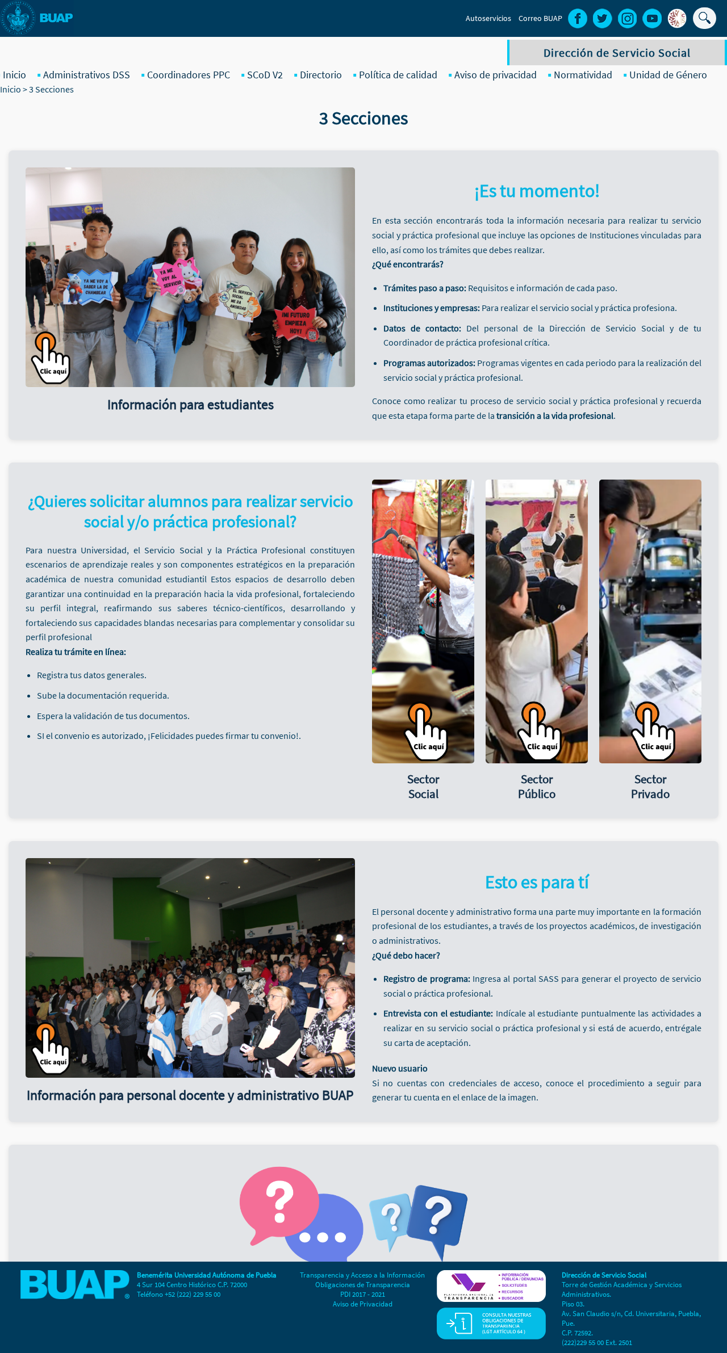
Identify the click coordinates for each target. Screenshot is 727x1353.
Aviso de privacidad (495, 74)
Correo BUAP (540, 18)
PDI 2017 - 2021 (362, 1294)
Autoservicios (488, 18)
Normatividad (583, 74)
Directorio (321, 74)
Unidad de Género (668, 74)
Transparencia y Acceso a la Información (362, 1275)
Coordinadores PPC (188, 74)
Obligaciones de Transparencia (362, 1284)
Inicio (14, 74)
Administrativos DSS (86, 74)
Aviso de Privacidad (362, 1304)
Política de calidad (398, 74)
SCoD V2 (265, 74)
